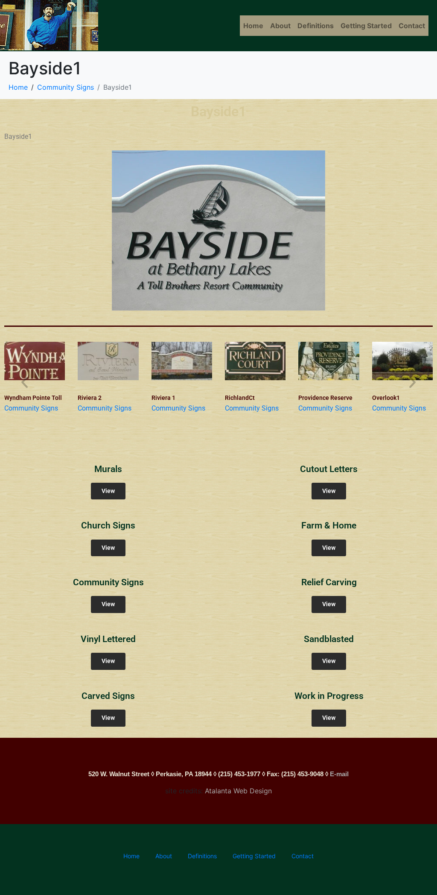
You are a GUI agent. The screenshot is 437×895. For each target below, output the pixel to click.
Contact (412, 25)
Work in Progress (329, 696)
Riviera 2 (90, 397)
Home (253, 25)
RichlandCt (240, 397)
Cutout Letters (329, 469)
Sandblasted (329, 639)
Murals (108, 469)
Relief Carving (329, 582)
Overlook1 (386, 397)
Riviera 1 (163, 397)
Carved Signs (108, 696)
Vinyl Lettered (108, 639)
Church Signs (108, 525)
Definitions (315, 25)
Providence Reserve (325, 397)
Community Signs (31, 408)
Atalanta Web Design (238, 790)
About (280, 25)
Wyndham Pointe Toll (33, 397)
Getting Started (366, 25)
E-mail (339, 774)
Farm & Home (328, 525)
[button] (24, 382)
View (108, 491)
